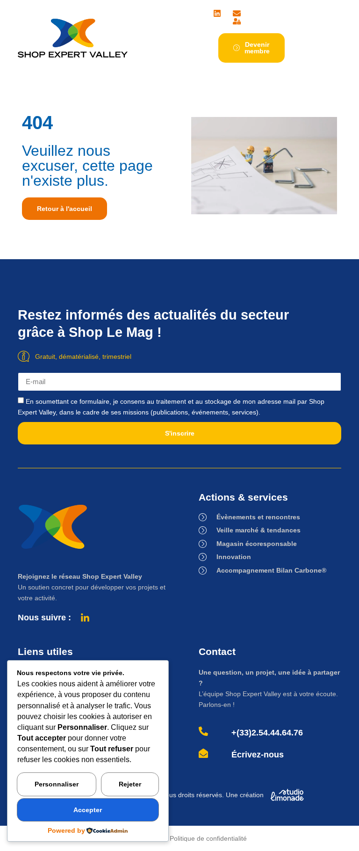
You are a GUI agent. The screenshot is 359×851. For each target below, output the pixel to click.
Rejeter (130, 784)
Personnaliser (57, 784)
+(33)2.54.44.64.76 (267, 732)
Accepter (87, 810)
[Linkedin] (217, 13)
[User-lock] (237, 21)
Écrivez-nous (257, 754)
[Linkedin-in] (85, 618)
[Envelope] (237, 13)
